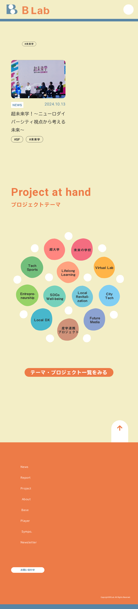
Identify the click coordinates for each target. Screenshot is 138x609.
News (24, 469)
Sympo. (27, 533)
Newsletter (29, 544)
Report (26, 479)
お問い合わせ (28, 570)
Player (25, 523)
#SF (17, 139)
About (26, 501)
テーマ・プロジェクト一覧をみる (69, 372)
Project (26, 490)
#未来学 (34, 139)
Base (25, 512)
